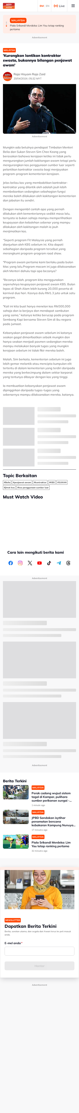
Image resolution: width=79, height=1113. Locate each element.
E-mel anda (13, 943)
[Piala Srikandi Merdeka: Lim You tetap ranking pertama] (16, 841)
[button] (6, 22)
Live (62, 6)
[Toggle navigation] (73, 6)
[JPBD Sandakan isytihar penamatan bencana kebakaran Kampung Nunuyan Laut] (16, 817)
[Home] (9, 6)
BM (42, 6)
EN (47, 6)
